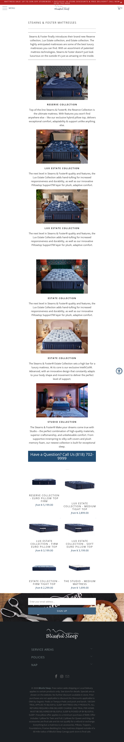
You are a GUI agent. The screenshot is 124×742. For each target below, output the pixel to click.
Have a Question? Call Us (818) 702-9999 (62, 456)
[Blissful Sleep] (62, 8)
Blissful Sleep (45, 688)
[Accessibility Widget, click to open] (119, 371)
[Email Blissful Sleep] (67, 677)
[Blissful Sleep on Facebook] (56, 677)
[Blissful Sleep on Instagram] (61, 677)
